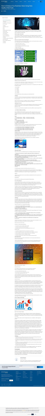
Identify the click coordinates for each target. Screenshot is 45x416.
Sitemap (2, 385)
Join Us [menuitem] (38, 374)
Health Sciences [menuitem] (18, 378)
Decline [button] (35, 414)
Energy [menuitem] (16, 375)
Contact (42, 1)
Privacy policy (8, 385)
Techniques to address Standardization (8, 38)
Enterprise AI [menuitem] (24, 374)
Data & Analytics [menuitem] (25, 376)
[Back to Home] (4, 1)
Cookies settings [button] (29, 414)
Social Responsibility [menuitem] (39, 373)
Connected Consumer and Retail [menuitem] (18, 373)
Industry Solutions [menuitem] (25, 373)
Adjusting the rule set (5, 26)
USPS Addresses (5, 33)
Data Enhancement (5, 39)
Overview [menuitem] (31, 373)
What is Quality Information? (6, 19)
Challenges (4, 41)
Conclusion (4, 42)
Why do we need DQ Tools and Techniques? (7, 21)
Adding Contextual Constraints (7, 30)
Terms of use (5, 385)
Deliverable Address (5, 32)
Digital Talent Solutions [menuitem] (25, 377)
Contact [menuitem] (31, 380)
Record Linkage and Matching (7, 40)
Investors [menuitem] (31, 377)
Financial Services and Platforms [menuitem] (18, 376)
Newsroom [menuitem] (31, 376)
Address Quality (5, 31)
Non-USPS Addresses (6, 34)
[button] (38, 1)
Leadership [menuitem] (31, 374)
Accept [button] (32, 414)
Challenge (4, 25)
